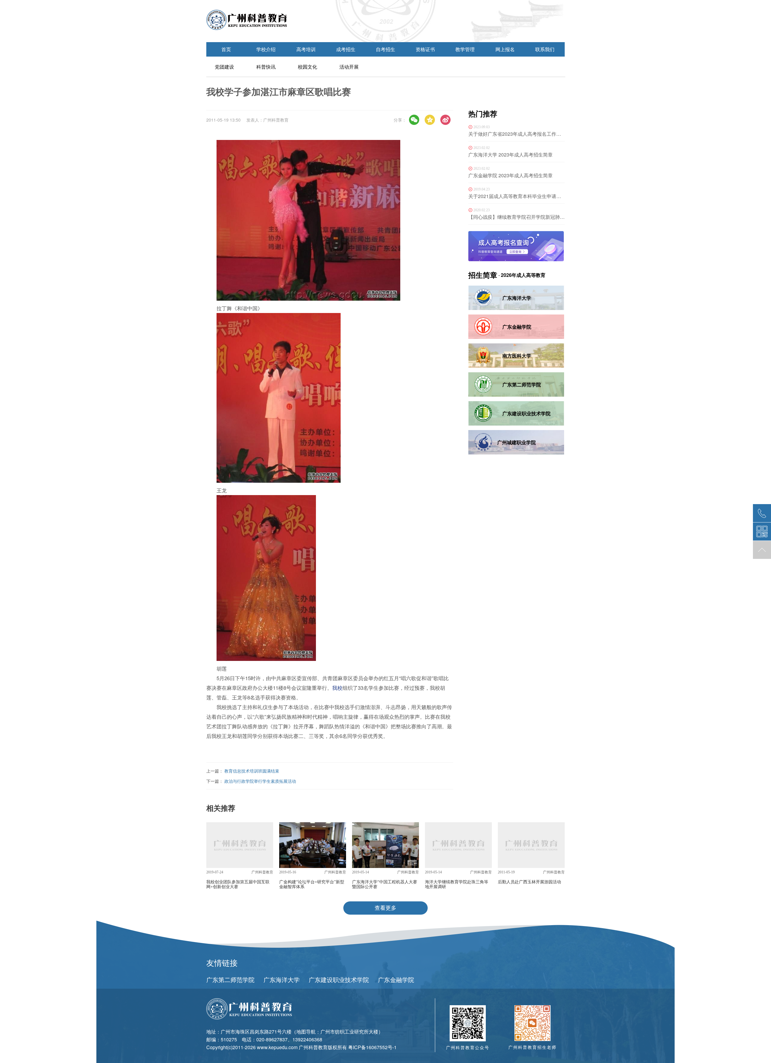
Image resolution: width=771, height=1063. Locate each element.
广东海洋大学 (282, 979)
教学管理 (465, 49)
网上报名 (505, 49)
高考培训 (306, 49)
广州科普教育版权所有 (323, 1047)
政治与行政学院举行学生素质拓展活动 (260, 781)
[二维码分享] (414, 120)
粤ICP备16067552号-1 (372, 1047)
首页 (226, 49)
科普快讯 (266, 66)
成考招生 (345, 49)
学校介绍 (266, 49)
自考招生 (385, 49)
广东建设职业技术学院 (339, 979)
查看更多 (385, 908)
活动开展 (349, 66)
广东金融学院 (396, 979)
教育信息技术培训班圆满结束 (251, 771)
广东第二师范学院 (230, 979)
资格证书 (425, 49)
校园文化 (307, 66)
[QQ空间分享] (430, 120)
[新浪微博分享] (445, 120)
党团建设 (224, 66)
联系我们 (544, 49)
